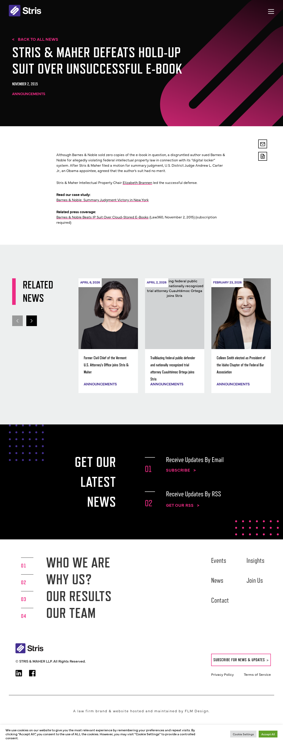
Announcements (28, 93)
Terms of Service (257, 674)
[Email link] (262, 143)
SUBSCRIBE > (181, 470)
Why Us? (69, 579)
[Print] (262, 156)
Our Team (71, 613)
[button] (31, 320)
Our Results (79, 596)
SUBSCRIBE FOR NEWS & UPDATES (239, 660)
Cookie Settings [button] (243, 734)
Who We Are (78, 562)
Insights (255, 560)
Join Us (255, 580)
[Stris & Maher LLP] (25, 10)
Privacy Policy (222, 674)
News (217, 580)
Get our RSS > (182, 505)
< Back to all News (35, 39)
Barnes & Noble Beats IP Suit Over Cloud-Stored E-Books (102, 216)
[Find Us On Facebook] (32, 673)
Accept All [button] (268, 734)
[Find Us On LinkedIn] (18, 673)
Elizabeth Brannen (137, 182)
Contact (220, 600)
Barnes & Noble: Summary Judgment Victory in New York (102, 199)
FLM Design (197, 710)
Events (218, 560)
